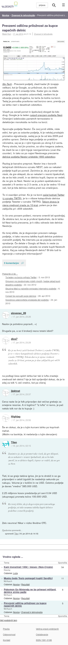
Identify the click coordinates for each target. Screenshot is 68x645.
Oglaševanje (42, 634)
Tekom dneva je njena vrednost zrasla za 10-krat (30, 203)
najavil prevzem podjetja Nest (46, 115)
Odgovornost (9, 634)
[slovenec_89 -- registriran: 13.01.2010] (5, 315)
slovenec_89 (18, 313)
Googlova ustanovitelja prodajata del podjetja (27, 299)
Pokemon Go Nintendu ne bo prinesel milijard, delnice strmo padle (30, 591)
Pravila (6, 628)
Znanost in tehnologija (43, 33)
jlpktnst (15, 391)
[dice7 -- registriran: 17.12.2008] (5, 340)
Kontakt (6, 640)
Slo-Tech (7, 84)
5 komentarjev (11, 263)
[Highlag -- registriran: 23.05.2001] (5, 418)
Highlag (15, 416)
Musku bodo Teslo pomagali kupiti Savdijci (28, 578)
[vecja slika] (34, 60)
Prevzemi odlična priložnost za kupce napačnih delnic (30, 27)
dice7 (14, 339)
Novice (16, 584)
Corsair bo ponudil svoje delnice (20, 295)
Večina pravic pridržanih (47, 628)
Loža (15, 573)
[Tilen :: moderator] (5, 444)
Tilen (14, 442)
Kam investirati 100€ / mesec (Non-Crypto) (28, 567)
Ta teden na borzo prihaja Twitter (21, 277)
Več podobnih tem (8, 620)
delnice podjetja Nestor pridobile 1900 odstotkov (28, 156)
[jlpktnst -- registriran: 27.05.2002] (5, 392)
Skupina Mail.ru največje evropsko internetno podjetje (30, 288)
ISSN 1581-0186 (44, 640)
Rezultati (25, 584)
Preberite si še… (10, 273)
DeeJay (7, 569)
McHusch (8, 581)
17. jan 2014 (18, 33)
